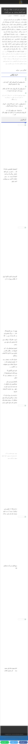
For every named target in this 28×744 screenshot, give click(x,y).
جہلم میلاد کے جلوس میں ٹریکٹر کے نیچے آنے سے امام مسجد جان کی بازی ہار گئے (10, 511)
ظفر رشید (22, 15)
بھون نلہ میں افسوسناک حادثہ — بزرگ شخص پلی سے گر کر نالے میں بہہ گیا (10, 333)
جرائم (17, 70)
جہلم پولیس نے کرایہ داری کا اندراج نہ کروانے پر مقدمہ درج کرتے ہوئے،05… (14, 97)
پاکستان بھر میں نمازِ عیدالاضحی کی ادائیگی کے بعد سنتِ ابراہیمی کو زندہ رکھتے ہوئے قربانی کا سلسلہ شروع (9, 386)
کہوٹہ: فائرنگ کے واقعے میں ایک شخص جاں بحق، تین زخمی (10, 342)
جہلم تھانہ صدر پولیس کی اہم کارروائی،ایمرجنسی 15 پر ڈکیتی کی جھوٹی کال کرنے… (14, 112)
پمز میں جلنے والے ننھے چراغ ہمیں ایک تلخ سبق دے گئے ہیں (9, 456)
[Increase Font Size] (4, 16)
